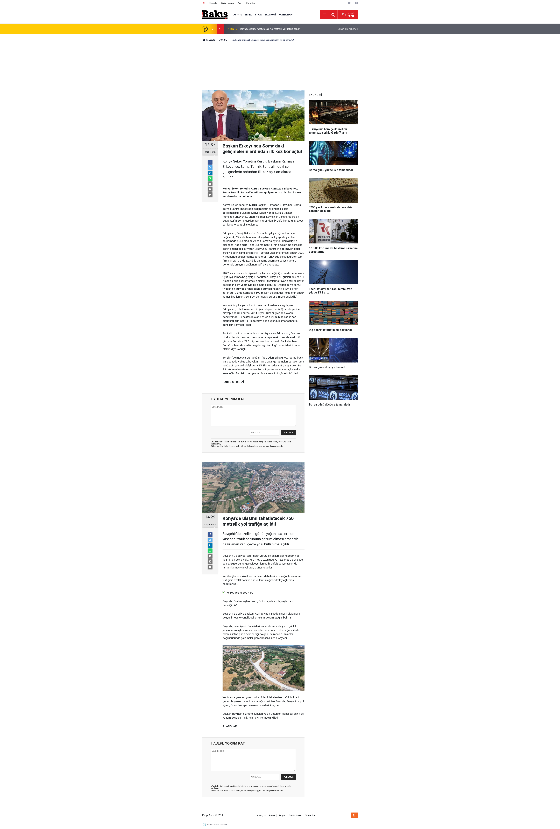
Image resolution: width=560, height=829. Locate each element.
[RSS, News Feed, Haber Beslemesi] (354, 815)
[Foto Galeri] (356, 2)
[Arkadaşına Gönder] (210, 183)
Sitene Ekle (250, 3)
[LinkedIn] (210, 173)
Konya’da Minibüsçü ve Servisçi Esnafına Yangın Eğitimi (267, 29)
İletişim (282, 815)
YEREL (248, 14)
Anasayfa (261, 815)
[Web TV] (349, 2)
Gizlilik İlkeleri (295, 815)
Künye (272, 815)
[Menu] (324, 15)
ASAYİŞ (237, 14)
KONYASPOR (286, 14)
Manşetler (213, 3)
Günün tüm (348, 29)
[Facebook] (210, 162)
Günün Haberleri (227, 3)
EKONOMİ (270, 14)
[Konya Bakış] (215, 14)
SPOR (258, 14)
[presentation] (212, 29)
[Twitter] (210, 167)
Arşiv (240, 3)
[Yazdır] (210, 189)
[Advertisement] (280, 63)
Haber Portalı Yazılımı (217, 824)
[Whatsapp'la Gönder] (210, 178)
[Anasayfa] (203, 3)
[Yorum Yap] (210, 194)
